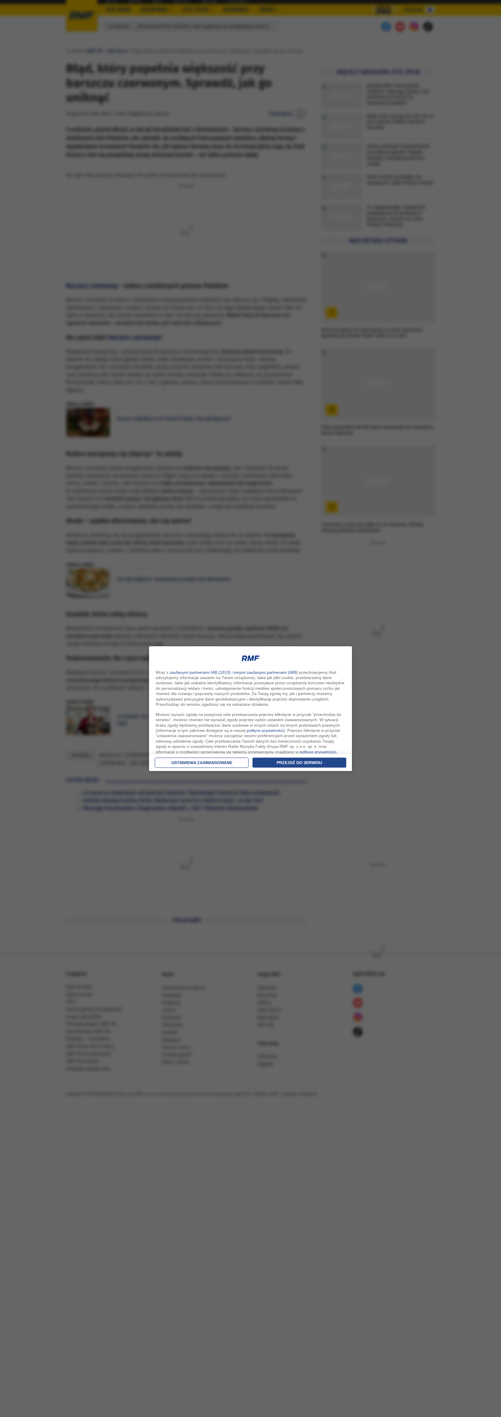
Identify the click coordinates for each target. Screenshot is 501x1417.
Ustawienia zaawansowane (201, 762)
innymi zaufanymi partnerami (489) (266, 672)
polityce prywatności (265, 730)
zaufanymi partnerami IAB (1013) (200, 672)
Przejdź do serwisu (299, 762)
